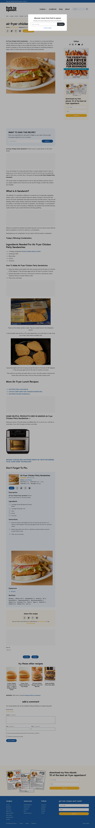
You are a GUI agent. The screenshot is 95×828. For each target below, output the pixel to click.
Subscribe (61, 24)
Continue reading (47, 27)
